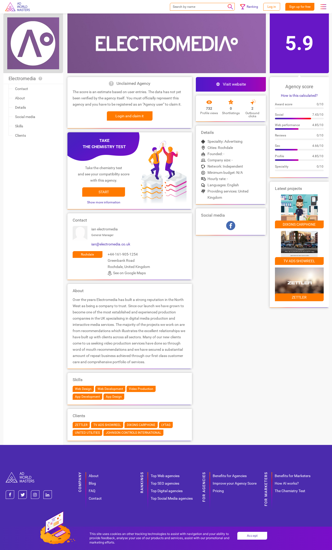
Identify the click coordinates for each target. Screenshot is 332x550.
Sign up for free (299, 7)
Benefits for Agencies (230, 476)
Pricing (218, 491)
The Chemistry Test (290, 491)
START (104, 192)
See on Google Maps (129, 273)
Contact (21, 89)
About (20, 98)
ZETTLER (299, 297)
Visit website (234, 84)
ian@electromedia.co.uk (110, 244)
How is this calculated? (299, 95)
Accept (252, 536)
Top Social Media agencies (172, 498)
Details (20, 107)
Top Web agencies (165, 476)
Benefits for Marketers (292, 476)
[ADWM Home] (20, 474)
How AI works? (287, 483)
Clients (20, 135)
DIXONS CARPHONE (299, 224)
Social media (25, 117)
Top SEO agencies (165, 483)
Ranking (252, 7)
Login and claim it (129, 116)
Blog (92, 483)
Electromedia (22, 78)
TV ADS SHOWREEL (299, 261)
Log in (271, 7)
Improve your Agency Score (235, 483)
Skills (19, 126)
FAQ (92, 491)
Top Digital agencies (167, 491)
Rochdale (87, 254)
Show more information (103, 202)
